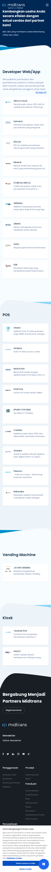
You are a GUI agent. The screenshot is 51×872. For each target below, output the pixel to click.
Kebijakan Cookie (14, 858)
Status (28, 807)
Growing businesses (11, 783)
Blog (27, 799)
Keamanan (30, 811)
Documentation (32, 791)
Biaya (28, 779)
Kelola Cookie (31, 819)
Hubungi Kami (32, 803)
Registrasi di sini (14, 710)
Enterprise (7, 787)
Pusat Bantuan (32, 795)
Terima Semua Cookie (25, 863)
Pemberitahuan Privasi (35, 815)
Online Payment (32, 775)
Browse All (41, 92)
